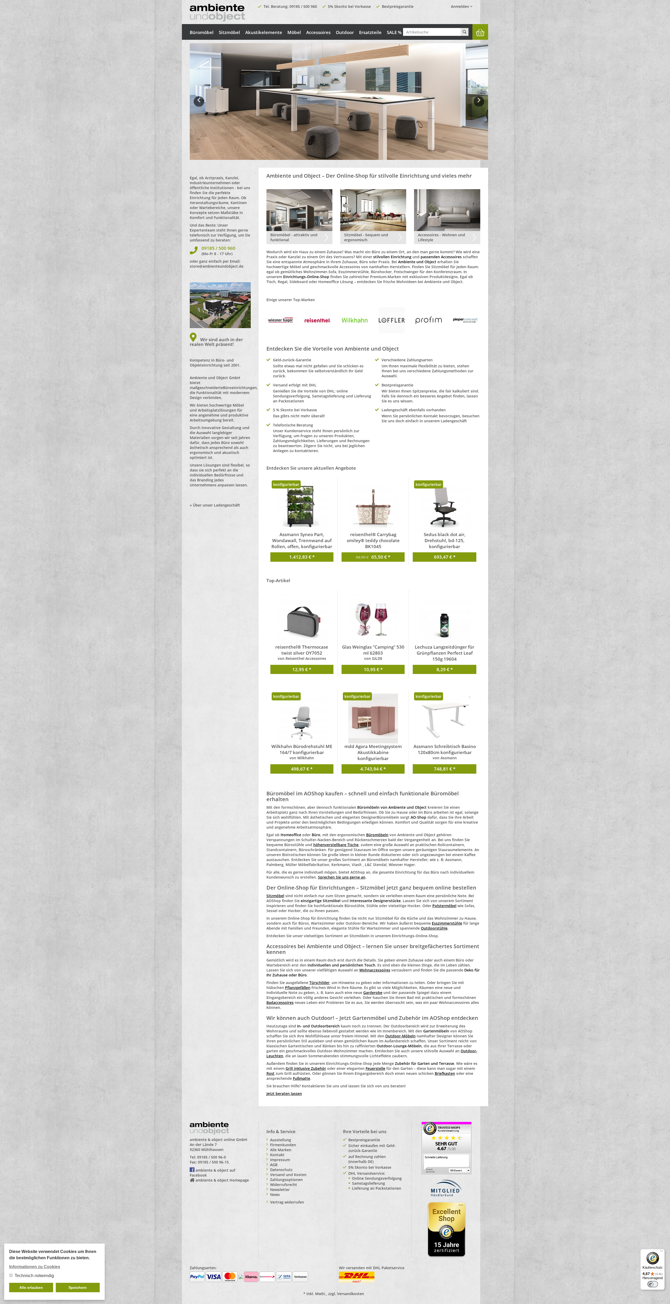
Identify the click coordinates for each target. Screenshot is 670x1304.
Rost (270, 1073)
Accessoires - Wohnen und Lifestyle (441, 237)
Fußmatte (301, 1078)
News (275, 1194)
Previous (199, 105)
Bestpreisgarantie (398, 6)
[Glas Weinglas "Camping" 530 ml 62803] (373, 619)
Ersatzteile (370, 32)
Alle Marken (280, 1149)
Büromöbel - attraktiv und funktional (293, 237)
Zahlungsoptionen (286, 1179)
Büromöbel (202, 32)
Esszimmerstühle (447, 923)
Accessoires (318, 32)
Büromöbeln (377, 834)
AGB (273, 1164)
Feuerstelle (375, 1068)
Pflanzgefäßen (297, 987)
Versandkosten (350, 1293)
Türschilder (319, 982)
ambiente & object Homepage (222, 1180)
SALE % (394, 32)
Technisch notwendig (34, 1275)
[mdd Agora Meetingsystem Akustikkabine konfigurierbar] (373, 718)
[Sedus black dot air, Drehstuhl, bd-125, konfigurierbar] (444, 506)
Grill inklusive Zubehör (306, 1068)
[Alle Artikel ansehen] (281, 319)
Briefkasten (445, 1073)
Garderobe (372, 992)
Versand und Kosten (288, 1174)
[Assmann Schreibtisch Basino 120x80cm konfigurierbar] (444, 718)
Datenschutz (281, 1169)
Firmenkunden (283, 1144)
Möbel (294, 32)
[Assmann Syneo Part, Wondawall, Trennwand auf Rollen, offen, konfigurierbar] (301, 506)
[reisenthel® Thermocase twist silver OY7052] (301, 619)
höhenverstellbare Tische (336, 844)
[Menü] (661, 1252)
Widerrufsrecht (283, 1184)
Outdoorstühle (434, 928)
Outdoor (345, 32)
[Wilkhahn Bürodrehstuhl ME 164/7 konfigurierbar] (301, 718)
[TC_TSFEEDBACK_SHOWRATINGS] (446, 1147)
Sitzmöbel (229, 32)
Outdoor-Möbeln (400, 1035)
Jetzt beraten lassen (284, 1093)
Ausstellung (280, 1139)
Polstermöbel (444, 905)
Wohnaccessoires (374, 970)
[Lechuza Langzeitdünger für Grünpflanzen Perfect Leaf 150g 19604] (444, 619)
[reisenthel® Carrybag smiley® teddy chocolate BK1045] (373, 506)
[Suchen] (464, 32)
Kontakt (277, 1154)
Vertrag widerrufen (287, 1202)
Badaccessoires (280, 1002)
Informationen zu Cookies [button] (34, 1266)
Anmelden (460, 6)
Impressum (280, 1159)
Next (480, 105)
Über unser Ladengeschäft (216, 505)
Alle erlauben (31, 1287)
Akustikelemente (263, 32)
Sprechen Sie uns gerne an (341, 877)
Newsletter (280, 1189)
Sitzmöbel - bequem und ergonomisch (366, 237)
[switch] (652, 1284)
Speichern (78, 1287)
